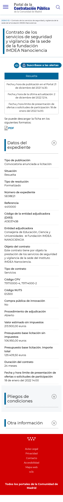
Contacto (31, 458)
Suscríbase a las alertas (43, 65)
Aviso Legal (31, 449)
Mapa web (31, 467)
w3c (31, 471)
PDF (11, 128)
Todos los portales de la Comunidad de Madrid (31, 486)
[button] (5, 6)
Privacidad (31, 453)
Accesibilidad (31, 462)
